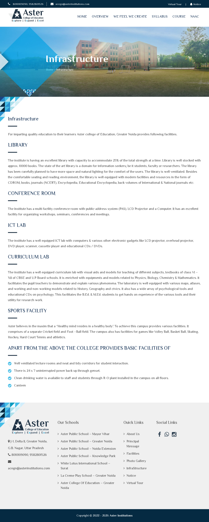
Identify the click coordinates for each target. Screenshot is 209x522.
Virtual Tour (175, 4)
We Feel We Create (130, 16)
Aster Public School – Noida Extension (88, 449)
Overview (100, 16)
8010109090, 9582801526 (27, 4)
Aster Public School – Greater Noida (86, 441)
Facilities (133, 453)
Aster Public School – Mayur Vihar (85, 434)
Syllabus (160, 16)
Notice (197, 4)
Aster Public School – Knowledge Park (88, 456)
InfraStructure (137, 468)
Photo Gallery (136, 461)
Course (179, 16)
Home (82, 16)
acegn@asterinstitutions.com (72, 4)
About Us (133, 434)
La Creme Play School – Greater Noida (88, 475)
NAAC (194, 16)
